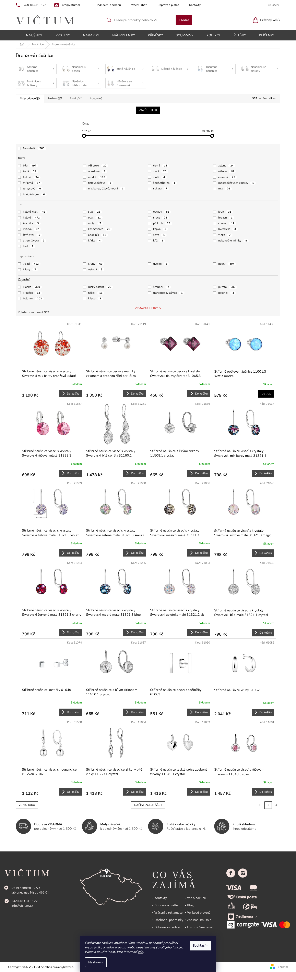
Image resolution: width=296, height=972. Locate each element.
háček (95, 293)
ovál (94, 218)
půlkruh (161, 223)
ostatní (161, 212)
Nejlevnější (55, 98)
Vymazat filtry (146, 308)
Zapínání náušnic (199, 920)
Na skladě (33, 148)
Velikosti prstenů (199, 912)
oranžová (96, 171)
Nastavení (95, 962)
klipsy (29, 269)
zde (140, 952)
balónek (32, 298)
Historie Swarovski (200, 927)
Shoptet (283, 967)
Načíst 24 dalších (148, 805)
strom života (33, 240)
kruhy (95, 264)
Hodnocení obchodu (108, 5)
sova (159, 235)
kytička (31, 229)
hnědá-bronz (34, 194)
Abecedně (96, 98)
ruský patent (99, 287)
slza (94, 212)
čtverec (226, 223)
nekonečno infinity (232, 240)
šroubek (161, 287)
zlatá (159, 171)
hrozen (225, 218)
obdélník (97, 235)
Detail (266, 394)
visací (31, 264)
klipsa (94, 298)
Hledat (184, 20)
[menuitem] (34, 35)
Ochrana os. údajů (167, 927)
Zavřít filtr (148, 110)
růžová (226, 171)
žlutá (159, 177)
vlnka (224, 235)
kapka (159, 229)
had (28, 246)
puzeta (227, 287)
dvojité (160, 264)
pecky (226, 264)
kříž (158, 240)
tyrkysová (32, 188)
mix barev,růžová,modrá (105, 188)
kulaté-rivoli (34, 212)
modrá (96, 177)
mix (224, 188)
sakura (160, 188)
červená (226, 177)
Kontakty (195, 5)
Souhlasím (200, 945)
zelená (226, 165)
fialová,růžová (99, 183)
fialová (31, 177)
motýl (94, 223)
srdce (160, 218)
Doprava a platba (168, 5)
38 (276, 805)
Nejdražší (75, 98)
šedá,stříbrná (164, 183)
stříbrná (31, 183)
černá (160, 165)
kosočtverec (99, 229)
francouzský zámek (168, 293)
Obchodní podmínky (168, 920)
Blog (190, 905)
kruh (224, 212)
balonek (226, 293)
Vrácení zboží (139, 5)
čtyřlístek (31, 235)
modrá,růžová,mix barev (236, 183)
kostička (31, 223)
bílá (29, 165)
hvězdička (227, 229)
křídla (94, 240)
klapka (31, 287)
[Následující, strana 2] (268, 805)
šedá (29, 171)
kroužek (31, 293)
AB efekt (97, 165)
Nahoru (29, 805)
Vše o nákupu (196, 898)
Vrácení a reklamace (168, 912)
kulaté (31, 218)
